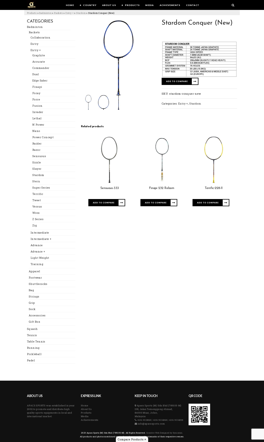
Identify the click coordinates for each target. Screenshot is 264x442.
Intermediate (40, 232)
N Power (38, 124)
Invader (37, 112)
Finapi (37, 87)
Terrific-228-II (214, 188)
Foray (36, 93)
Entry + (36, 50)
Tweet (36, 200)
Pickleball (34, 354)
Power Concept (43, 137)
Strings (34, 296)
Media (84, 416)
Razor (36, 150)
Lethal (36, 118)
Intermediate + (41, 239)
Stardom (38, 175)
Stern (36, 181)
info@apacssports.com (151, 423)
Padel (31, 360)
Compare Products (131, 439)
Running (33, 347)
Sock (32, 309)
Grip (32, 303)
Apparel (34, 271)
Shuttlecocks (38, 284)
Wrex (36, 213)
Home (84, 405)
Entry (34, 44)
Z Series (37, 219)
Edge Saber (39, 80)
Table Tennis (36, 341)
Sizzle (36, 162)
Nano (36, 131)
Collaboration (40, 37)
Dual (35, 74)
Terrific (37, 194)
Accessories (37, 315)
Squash (32, 329)
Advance (37, 245)
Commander (40, 68)
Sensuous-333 (109, 188)
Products (86, 412)
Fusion (37, 105)
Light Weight (40, 258)
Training (37, 264)
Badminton (35, 27)
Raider (36, 143)
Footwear (35, 277)
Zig (34, 225)
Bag (31, 290)
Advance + (38, 251)
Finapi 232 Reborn (161, 188)
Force (36, 99)
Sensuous (39, 156)
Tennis (32, 335)
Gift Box (34, 321)
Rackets (34, 32)
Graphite (38, 55)
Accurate (38, 61)
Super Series (41, 187)
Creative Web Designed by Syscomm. (164, 432)
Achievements (89, 419)
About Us (86, 409)
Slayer (36, 168)
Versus (37, 206)
